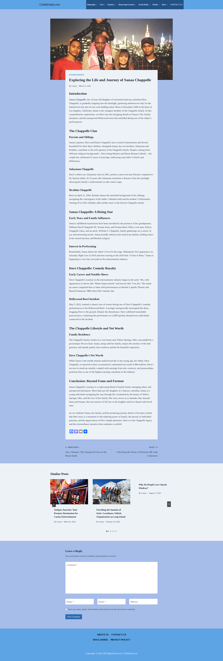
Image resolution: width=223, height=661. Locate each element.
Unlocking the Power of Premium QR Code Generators (137, 451)
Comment (72, 565)
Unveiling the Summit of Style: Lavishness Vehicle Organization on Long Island (110, 513)
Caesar (74, 86)
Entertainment (76, 75)
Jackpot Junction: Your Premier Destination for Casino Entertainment (66, 513)
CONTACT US (176, 5)
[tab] (106, 531)
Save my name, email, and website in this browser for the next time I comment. (102, 609)
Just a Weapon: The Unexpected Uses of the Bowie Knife (86, 451)
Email (102, 601)
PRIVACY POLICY (120, 639)
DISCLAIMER (100, 639)
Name (70, 601)
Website (134, 601)
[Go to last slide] (54, 504)
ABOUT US (103, 634)
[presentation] (69, 491)
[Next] (169, 504)
